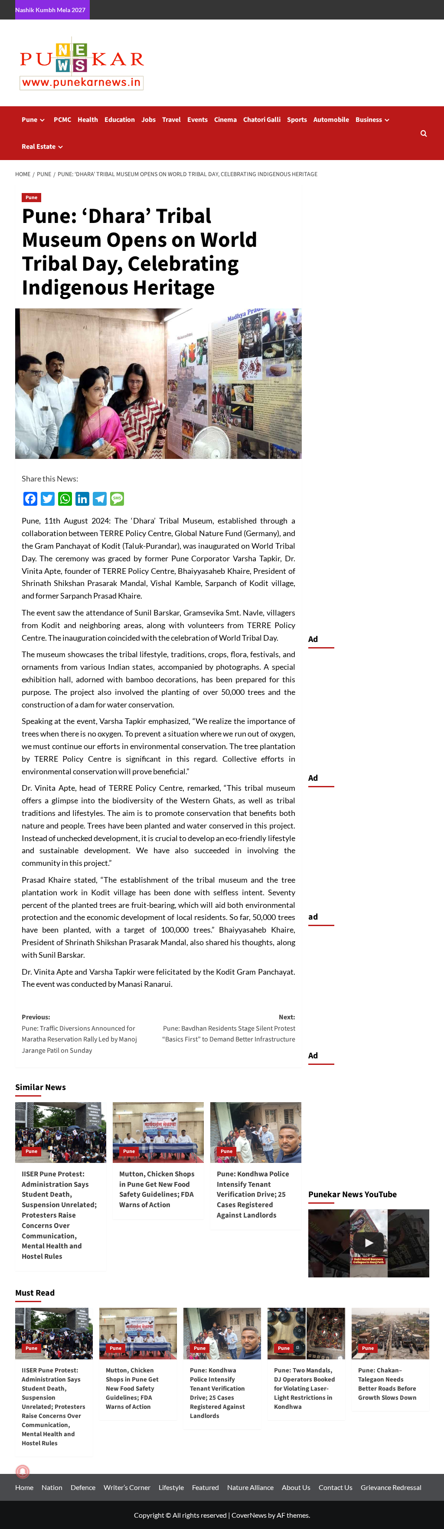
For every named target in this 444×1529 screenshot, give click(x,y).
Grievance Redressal (391, 1487)
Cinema (225, 119)
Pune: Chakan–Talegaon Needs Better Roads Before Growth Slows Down (387, 1384)
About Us (296, 1487)
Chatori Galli (262, 119)
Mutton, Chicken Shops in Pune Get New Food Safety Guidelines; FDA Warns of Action (157, 1189)
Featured (205, 1487)
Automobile (331, 119)
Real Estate (39, 146)
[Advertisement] (368, 708)
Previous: (79, 1033)
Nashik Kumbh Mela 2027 (50, 9)
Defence (83, 1487)
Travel (171, 119)
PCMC (62, 119)
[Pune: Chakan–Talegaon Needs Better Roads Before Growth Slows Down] (390, 1333)
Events (197, 119)
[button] (423, 133)
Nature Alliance (250, 1487)
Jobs (148, 119)
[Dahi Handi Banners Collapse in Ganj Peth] (368, 1243)
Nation (52, 1487)
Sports (297, 119)
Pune (29, 119)
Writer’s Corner (127, 1487)
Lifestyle (171, 1487)
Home (24, 1487)
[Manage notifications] (22, 1472)
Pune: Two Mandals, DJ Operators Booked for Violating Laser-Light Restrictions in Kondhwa (304, 1388)
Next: (228, 1028)
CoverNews (249, 1515)
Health (88, 119)
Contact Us (336, 1487)
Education (119, 119)
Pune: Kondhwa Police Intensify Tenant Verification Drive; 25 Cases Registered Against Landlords (253, 1195)
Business (369, 119)
